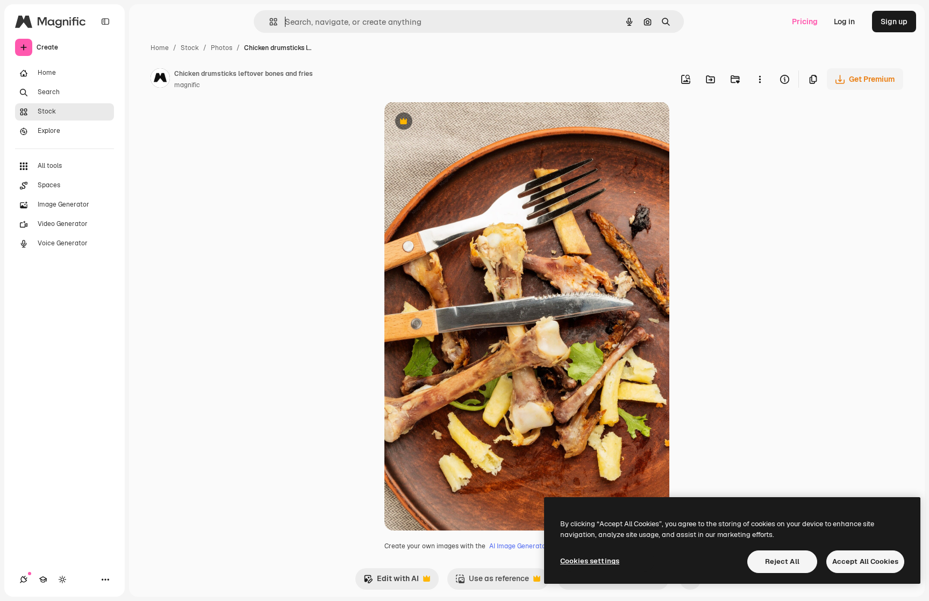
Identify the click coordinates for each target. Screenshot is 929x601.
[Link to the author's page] (160, 79)
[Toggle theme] (62, 579)
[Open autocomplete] (269, 22)
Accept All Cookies (865, 561)
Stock (190, 48)
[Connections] (23, 579)
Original (453, 122)
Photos (221, 48)
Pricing (805, 21)
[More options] (759, 79)
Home (160, 48)
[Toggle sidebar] (105, 21)
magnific (187, 85)
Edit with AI (391, 581)
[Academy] (43, 579)
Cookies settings (589, 560)
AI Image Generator (518, 546)
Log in (844, 21)
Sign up (894, 21)
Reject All (782, 561)
